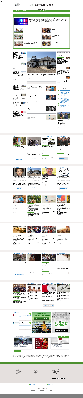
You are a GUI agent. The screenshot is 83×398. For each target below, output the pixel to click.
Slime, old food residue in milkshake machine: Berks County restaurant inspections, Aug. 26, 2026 (48, 301)
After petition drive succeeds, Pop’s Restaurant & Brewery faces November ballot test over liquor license (41, 76)
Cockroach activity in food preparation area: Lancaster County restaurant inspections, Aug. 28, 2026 (19, 114)
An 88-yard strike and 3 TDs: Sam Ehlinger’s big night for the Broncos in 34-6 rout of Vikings (33, 235)
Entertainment (16, 194)
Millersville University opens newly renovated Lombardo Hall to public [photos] (18, 87)
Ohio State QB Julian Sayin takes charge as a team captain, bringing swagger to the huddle (48, 235)
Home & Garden (31, 194)
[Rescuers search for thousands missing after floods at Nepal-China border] (19, 257)
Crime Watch (16, 167)
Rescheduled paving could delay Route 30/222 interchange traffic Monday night (62, 79)
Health (43, 194)
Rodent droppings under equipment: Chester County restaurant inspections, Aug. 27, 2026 (48, 297)
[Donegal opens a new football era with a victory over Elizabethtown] (18, 37)
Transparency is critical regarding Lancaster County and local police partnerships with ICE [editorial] (48, 264)
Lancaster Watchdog (47, 136)
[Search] (82, 1)
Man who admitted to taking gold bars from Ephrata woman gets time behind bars (19, 184)
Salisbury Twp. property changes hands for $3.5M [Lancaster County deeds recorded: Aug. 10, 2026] (19, 242)
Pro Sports (30, 225)
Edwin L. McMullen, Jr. (45, 176)
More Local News (19, 159)
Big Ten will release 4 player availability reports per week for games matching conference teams (48, 238)
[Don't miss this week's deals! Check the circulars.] (41, 322)
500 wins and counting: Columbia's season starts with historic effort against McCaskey (32, 28)
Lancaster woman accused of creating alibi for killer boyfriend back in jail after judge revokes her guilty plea (63, 70)
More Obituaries (48, 185)
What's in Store (60, 167)
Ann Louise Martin (45, 178)
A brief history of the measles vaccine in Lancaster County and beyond (35, 107)
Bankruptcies (60, 283)
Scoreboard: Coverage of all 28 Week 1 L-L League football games (60, 42)
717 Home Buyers (23, 314)
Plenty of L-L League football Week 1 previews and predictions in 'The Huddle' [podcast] (31, 10)
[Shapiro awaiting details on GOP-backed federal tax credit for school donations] (34, 141)
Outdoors (59, 225)
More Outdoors (63, 246)
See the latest (61, 53)
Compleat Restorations (22, 323)
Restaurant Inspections (47, 283)
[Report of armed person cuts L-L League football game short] (21, 21)
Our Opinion (45, 253)
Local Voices (16, 283)
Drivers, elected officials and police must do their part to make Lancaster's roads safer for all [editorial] (48, 273)
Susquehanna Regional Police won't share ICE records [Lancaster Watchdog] (48, 147)
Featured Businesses (17, 312)
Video (59, 111)
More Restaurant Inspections (49, 305)
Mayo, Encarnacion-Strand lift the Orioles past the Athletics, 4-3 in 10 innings (33, 242)
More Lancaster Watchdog (48, 161)
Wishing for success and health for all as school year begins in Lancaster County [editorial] (48, 268)
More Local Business (34, 187)
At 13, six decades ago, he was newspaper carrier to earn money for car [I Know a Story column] (63, 61)
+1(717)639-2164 (22, 317)
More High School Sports (63, 158)
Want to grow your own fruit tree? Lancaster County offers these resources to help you (33, 209)
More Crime (19, 188)
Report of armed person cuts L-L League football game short (44, 18)
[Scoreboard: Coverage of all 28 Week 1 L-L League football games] (46, 43)
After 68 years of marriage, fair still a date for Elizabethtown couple (36, 86)
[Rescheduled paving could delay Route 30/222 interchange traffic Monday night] (68, 77)
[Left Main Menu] (1, 1)
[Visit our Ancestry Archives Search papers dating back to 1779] (61, 322)
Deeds (14, 225)
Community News (61, 194)
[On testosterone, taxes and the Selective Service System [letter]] (63, 257)
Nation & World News (18, 253)
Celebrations (31, 283)
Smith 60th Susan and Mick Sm (32, 298)
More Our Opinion (49, 277)
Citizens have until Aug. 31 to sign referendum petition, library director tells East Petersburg (63, 204)
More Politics (34, 158)
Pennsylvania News (32, 253)
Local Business (31, 167)
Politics (29, 136)
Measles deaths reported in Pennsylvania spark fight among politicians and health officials (32, 263)
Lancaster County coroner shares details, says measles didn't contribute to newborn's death (35, 96)
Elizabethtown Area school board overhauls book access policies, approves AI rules (62, 212)
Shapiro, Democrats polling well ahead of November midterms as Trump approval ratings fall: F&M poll (33, 150)
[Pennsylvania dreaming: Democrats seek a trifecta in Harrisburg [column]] (19, 288)
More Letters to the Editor (63, 272)
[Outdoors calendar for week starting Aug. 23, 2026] (63, 229)
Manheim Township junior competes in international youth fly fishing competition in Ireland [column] (63, 238)
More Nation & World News (19, 274)
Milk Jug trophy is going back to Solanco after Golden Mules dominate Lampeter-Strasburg (59, 29)
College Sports (45, 225)
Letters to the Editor (62, 253)
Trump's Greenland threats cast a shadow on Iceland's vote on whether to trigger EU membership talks (19, 270)
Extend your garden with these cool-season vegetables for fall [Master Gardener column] (33, 214)
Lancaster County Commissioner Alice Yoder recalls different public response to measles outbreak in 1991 (18, 55)
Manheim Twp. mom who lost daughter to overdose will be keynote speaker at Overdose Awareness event (48, 207)
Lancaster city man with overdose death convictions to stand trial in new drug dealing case (19, 177)
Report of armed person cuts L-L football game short (64, 106)
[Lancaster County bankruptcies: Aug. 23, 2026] (63, 288)
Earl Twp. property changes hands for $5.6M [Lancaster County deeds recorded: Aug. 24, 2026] (19, 235)
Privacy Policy (33, 390)
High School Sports (61, 136)
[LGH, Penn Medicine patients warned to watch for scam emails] (23, 63)
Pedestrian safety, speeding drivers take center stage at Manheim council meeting (63, 208)
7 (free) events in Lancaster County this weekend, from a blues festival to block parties (19, 211)
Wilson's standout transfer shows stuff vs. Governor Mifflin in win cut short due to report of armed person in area (32, 42)
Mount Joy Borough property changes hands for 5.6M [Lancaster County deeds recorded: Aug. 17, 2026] (19, 238)
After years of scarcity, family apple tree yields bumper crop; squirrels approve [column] (33, 205)
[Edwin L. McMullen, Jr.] (49, 172)
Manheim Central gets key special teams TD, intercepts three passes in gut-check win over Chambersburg (63, 146)
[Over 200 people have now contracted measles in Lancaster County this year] (51, 117)
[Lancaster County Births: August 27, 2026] (34, 288)
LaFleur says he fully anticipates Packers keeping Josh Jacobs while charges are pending (33, 238)
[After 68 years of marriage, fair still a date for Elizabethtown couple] (51, 88)
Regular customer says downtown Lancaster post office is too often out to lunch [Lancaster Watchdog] (48, 157)
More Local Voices (19, 305)
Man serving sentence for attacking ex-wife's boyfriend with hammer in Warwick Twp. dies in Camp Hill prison (18, 74)
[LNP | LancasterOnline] (41, 4)
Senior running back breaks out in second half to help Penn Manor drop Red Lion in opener (59, 36)
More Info (25, 320)
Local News (15, 136)
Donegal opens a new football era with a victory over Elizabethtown (31, 35)
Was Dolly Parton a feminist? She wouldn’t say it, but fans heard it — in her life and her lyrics (19, 266)
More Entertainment (19, 215)
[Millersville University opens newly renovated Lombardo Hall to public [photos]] (23, 86)
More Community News (63, 216)
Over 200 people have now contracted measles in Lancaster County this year (35, 116)
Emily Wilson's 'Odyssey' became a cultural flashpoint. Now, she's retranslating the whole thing (33, 267)
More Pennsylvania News (34, 275)
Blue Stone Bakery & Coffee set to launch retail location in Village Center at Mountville (63, 177)
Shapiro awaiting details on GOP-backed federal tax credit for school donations (33, 146)
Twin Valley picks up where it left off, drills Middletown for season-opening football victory (63, 150)
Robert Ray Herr (63, 103)
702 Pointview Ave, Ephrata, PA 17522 (25, 325)
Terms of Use (42, 390)
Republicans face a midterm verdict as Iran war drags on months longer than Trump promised (33, 271)
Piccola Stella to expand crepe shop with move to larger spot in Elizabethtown (63, 184)
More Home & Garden (34, 218)
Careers (51, 390)
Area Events (15, 335)
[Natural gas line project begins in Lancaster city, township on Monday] (23, 103)
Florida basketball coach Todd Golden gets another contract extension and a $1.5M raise (48, 242)
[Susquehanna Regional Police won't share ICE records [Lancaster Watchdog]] (49, 141)
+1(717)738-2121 (22, 326)
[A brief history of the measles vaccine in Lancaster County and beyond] (51, 108)
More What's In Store (63, 188)
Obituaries (44, 167)
